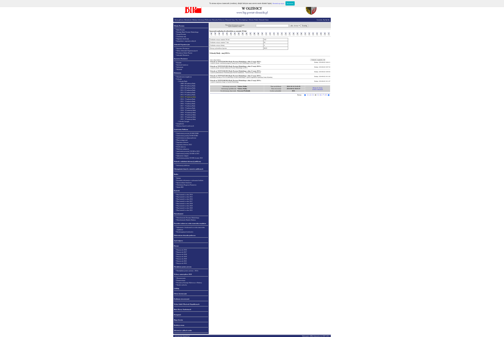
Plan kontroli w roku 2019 (185, 206)
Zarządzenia (180, 123)
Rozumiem (290, 3)
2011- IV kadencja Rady (187, 90)
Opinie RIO (180, 187)
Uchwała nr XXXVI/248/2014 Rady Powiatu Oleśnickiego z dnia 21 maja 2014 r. (235, 80)
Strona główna (179, 20)
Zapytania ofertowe (182, 142)
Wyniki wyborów (182, 285)
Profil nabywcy (181, 147)
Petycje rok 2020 (182, 259)
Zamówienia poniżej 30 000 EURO (187, 135)
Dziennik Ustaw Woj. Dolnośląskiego (236, 20)
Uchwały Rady (182, 81)
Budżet (179, 178)
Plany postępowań (182, 140)
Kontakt (179, 62)
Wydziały (179, 69)
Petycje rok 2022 (182, 263)
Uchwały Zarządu (183, 121)
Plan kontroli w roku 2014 (185, 194)
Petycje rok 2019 (182, 256)
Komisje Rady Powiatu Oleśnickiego (188, 32)
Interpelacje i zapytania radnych (186, 41)
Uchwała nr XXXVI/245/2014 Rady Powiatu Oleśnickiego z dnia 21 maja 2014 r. (235, 66)
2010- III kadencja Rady (187, 88)
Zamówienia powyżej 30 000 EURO (188, 133)
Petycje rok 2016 (182, 250)
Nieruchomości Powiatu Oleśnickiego (188, 217)
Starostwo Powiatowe (183, 48)
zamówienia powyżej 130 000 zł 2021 (188, 151)
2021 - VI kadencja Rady (188, 117)
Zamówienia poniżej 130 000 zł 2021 (188, 153)
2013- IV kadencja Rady (187, 94)
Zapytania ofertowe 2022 (184, 144)
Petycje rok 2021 (182, 261)
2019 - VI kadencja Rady (188, 112)
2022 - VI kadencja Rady (188, 119)
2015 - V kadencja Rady (187, 101)
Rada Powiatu (181, 30)
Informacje (180, 67)
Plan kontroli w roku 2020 (185, 208)
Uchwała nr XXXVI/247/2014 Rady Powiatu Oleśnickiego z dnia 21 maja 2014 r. (235, 76)
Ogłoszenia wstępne (182, 155)
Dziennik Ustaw (264, 20)
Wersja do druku (318, 88)
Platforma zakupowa (183, 149)
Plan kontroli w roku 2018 (185, 203)
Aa (324, 20)
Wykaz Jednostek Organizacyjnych (187, 50)
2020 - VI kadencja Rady (188, 115)
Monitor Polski (253, 20)
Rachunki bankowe (182, 65)
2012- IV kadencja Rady (187, 92)
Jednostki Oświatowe (183, 55)
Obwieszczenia (181, 278)
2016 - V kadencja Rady (187, 103)
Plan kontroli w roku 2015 (185, 197)
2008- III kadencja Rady (187, 83)
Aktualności (187, 20)
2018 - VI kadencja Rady (188, 110)
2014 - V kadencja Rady (187, 99)
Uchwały (179, 79)
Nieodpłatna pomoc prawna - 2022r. (188, 270)
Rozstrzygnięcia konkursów (185, 232)
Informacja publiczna (183, 165)
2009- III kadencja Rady (187, 86)
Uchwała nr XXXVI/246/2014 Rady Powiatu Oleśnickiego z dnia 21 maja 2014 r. (235, 71)
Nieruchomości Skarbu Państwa (186, 220)
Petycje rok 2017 (182, 252)
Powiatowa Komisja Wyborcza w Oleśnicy (189, 282)
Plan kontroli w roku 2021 (185, 210)
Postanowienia (181, 280)
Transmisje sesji (181, 36)
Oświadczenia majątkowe (184, 77)
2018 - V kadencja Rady (187, 108)
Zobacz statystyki (317, 89)
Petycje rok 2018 (182, 254)
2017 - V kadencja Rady (187, 106)
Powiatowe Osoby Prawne (184, 53)
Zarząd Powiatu (181, 34)
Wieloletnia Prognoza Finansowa (186, 185)
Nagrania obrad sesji (183, 39)
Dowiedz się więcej (278, 3)
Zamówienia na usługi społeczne (186, 138)
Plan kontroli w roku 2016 (185, 199)
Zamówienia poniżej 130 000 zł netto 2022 (190, 158)
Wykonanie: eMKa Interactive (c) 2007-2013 (315, 336)
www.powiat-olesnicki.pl (182, 336)
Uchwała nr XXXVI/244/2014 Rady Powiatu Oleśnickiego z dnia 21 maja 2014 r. (235, 61)
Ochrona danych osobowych (185, 126)
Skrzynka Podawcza (218, 20)
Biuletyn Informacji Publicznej (202, 20)
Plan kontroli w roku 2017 (185, 201)
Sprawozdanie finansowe (184, 182)
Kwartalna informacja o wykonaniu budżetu (190, 180)
